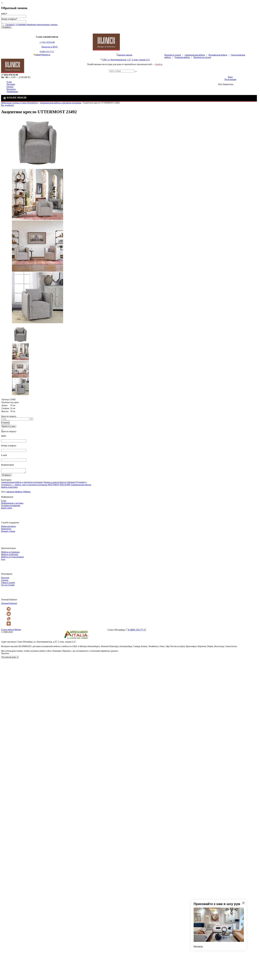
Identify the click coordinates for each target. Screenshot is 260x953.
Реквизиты (6, 529)
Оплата (9, 87)
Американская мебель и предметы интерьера (22, 482)
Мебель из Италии (9, 554)
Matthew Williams (22, 492)
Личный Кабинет (9, 603)
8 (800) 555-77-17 (47, 52)
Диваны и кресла (51, 482)
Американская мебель (195, 55)
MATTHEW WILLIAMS (59, 485)
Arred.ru (158, 64)
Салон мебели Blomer (11, 629)
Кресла (63, 482)
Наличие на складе (202, 57)
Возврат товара (8, 531)
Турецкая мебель (182, 57)
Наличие (5, 578)
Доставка (10, 84)
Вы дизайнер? (7, 105)
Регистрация (230, 79)
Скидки (4, 580)
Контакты (11, 89)
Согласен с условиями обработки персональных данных (31, 24)
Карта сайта (6, 508)
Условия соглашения (10, 505)
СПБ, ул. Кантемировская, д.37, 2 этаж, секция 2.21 (126, 60)
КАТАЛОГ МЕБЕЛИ (16, 97)
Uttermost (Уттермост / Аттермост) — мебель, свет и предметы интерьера (44, 483)
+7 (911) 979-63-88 (47, 42)
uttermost (10, 492)
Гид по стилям (7, 585)
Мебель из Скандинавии (12, 557)
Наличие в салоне (172, 55)
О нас (9, 82)
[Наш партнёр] (76, 639)
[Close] (2, 429)
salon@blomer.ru (43, 55)
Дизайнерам (12, 91)
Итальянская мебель (218, 55)
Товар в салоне (8, 582)
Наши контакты (8, 526)
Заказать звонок (125, 55)
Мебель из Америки (10, 552)
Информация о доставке (12, 503)
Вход (230, 77)
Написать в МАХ (50, 47)
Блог (3, 559)
